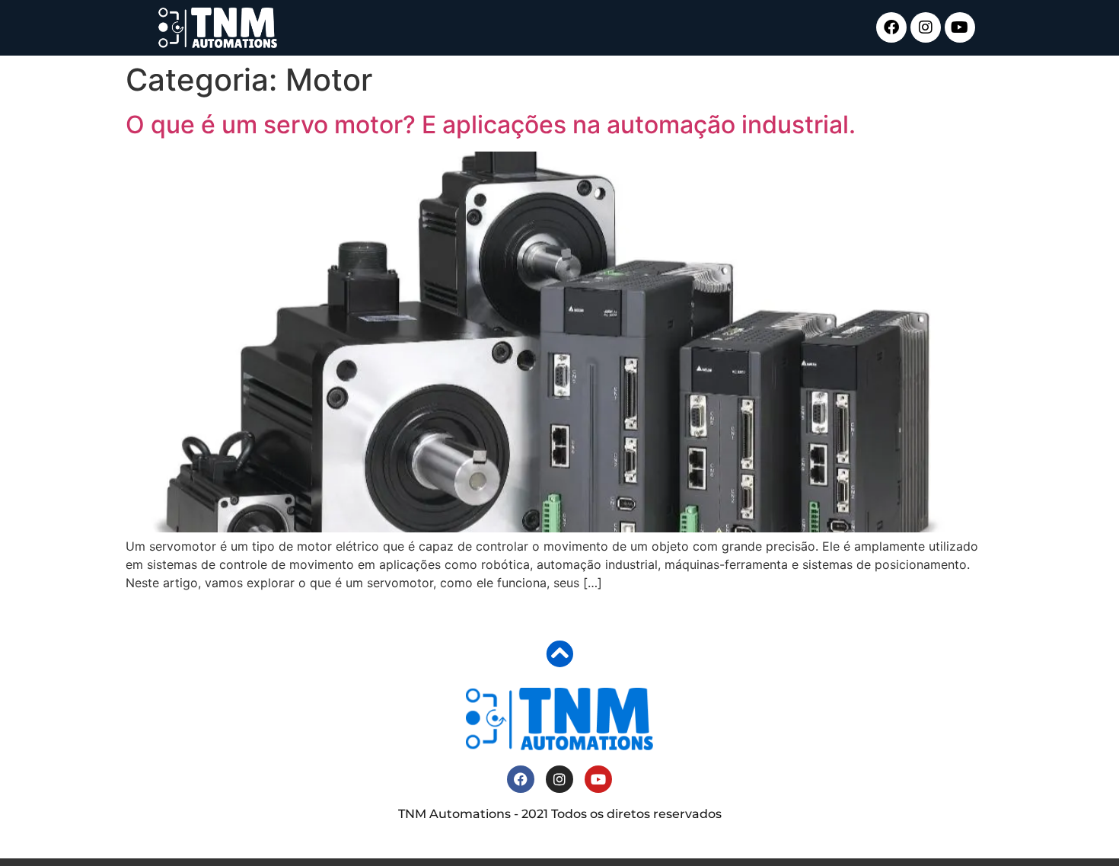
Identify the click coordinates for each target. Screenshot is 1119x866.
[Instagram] (925, 27)
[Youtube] (960, 27)
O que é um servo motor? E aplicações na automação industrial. (491, 124)
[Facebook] (891, 27)
